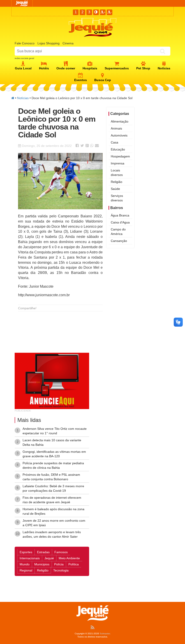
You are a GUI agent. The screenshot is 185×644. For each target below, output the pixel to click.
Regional (26, 570)
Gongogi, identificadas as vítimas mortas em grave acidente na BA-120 (54, 454)
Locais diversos (117, 172)
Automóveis (119, 135)
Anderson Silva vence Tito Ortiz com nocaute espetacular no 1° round (55, 431)
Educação (118, 149)
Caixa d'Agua (120, 222)
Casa (114, 142)
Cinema (68, 43)
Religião (116, 182)
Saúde (115, 189)
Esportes (26, 552)
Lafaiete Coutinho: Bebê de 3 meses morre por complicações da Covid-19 (53, 488)
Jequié (49, 558)
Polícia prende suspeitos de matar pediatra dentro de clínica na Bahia (53, 465)
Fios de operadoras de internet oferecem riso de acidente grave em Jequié (52, 500)
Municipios (41, 564)
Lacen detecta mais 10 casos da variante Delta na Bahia (52, 442)
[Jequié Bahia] (12, 98)
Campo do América (118, 232)
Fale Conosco (25, 43)
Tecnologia (61, 570)
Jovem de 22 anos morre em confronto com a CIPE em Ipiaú (54, 523)
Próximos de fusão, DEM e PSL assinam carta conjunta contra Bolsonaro (51, 477)
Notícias (23, 98)
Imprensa (117, 163)
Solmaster (105, 633)
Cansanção (119, 241)
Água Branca (120, 215)
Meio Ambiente (69, 558)
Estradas (43, 552)
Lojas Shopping (48, 43)
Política (73, 564)
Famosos (61, 552)
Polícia (59, 564)
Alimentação (119, 121)
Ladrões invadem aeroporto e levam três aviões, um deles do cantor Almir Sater (52, 534)
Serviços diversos (117, 198)
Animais (116, 128)
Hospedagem (120, 156)
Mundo (25, 564)
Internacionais (30, 558)
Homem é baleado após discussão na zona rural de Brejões (53, 511)
